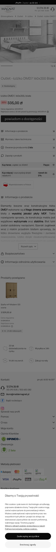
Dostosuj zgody (28, 544)
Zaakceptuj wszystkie (28, 536)
